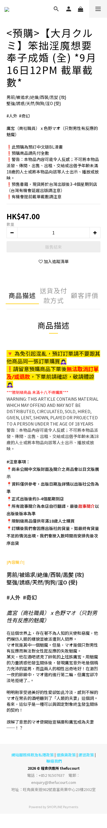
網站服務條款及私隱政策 (32, 755)
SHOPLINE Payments (62, 806)
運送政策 (86, 755)
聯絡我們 (54, 761)
